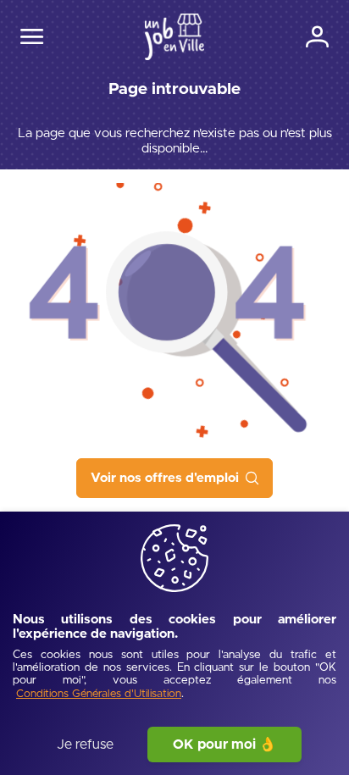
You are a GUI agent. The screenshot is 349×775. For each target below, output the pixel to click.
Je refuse (85, 744)
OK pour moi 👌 (224, 744)
